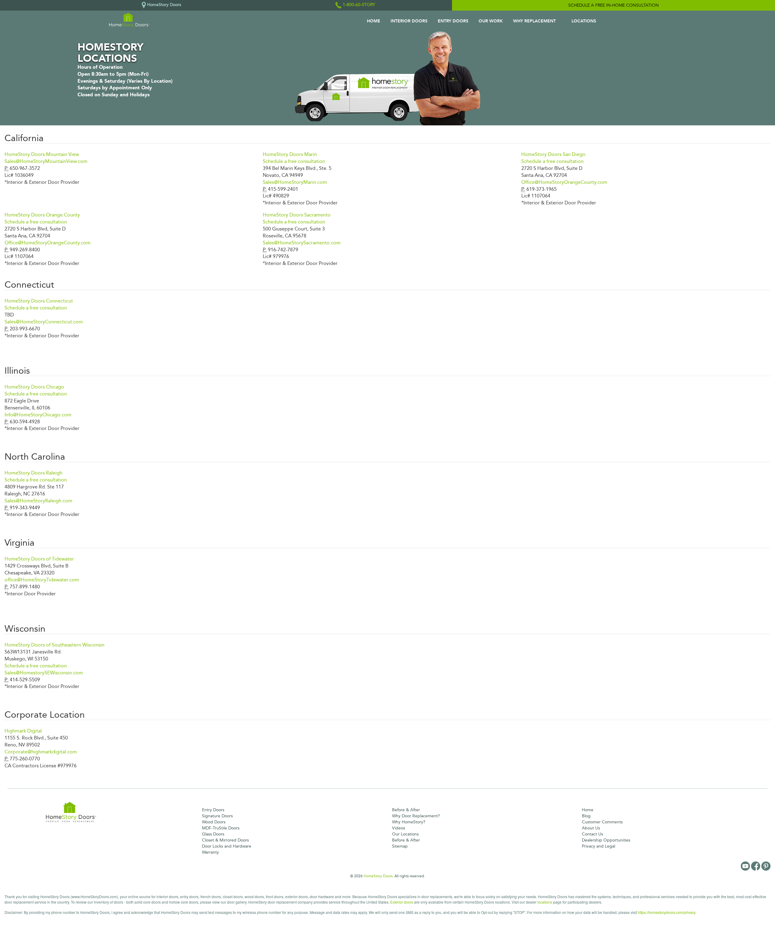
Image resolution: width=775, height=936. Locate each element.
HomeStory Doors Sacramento (297, 215)
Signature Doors (217, 816)
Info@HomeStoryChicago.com (38, 415)
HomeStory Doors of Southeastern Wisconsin (54, 645)
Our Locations (405, 834)
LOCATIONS (584, 21)
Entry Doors (213, 809)
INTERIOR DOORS (409, 21)
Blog (586, 816)
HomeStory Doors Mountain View (42, 154)
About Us (591, 828)
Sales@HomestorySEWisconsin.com (44, 673)
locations (544, 902)
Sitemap (400, 846)
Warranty (210, 852)
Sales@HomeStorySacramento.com (302, 243)
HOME (373, 21)
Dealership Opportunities (606, 840)
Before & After (406, 809)
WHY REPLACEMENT (534, 21)
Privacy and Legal (598, 846)
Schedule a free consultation (294, 161)
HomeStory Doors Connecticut (39, 301)
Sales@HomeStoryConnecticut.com (44, 322)
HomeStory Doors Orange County (42, 215)
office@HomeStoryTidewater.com (42, 580)
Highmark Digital (23, 731)
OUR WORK (491, 21)
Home (587, 809)
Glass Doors (213, 834)
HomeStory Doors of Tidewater (39, 559)
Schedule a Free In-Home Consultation (613, 5)
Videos (398, 828)
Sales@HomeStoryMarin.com (295, 182)
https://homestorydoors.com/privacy (667, 912)
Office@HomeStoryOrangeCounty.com (564, 182)
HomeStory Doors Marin (290, 154)
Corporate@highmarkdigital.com (41, 752)
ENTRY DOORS (453, 21)
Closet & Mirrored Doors (225, 840)
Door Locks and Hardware (226, 846)
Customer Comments (602, 822)
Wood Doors (214, 822)
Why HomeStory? (408, 822)
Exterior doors (401, 902)
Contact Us (592, 834)
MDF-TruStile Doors (220, 828)
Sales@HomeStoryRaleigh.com (38, 501)
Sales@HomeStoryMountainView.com (46, 161)
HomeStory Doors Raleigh (33, 473)
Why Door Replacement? (416, 816)
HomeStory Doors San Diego (553, 154)
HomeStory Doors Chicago (34, 387)
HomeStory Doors (378, 876)
